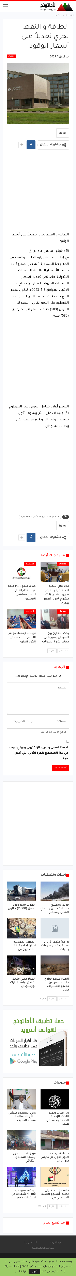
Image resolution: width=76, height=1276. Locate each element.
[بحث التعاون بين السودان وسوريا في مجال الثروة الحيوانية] (55, 619)
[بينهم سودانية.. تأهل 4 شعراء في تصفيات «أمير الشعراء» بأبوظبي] (21, 1177)
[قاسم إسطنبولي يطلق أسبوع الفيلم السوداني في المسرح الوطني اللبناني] (55, 1177)
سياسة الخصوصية (43, 1248)
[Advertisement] (38, 192)
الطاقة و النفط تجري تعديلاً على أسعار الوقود (40, 517)
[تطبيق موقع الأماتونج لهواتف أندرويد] (38, 1041)
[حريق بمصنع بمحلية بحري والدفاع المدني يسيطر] (55, 891)
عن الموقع (56, 1242)
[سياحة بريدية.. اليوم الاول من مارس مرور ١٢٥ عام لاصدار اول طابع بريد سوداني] (55, 1140)
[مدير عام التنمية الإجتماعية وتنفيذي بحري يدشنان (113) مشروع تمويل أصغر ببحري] (55, 572)
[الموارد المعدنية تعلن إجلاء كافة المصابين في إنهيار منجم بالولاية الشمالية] (21, 928)
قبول (34, 1271)
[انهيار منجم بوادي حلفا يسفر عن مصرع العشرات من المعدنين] (55, 965)
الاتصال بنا (31, 1242)
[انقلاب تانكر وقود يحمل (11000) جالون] (21, 891)
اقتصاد (11, 56)
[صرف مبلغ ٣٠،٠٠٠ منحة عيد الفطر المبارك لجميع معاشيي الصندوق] (21, 572)
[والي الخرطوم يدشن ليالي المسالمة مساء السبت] (21, 1099)
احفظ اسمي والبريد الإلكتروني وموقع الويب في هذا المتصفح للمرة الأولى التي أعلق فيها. (38, 753)
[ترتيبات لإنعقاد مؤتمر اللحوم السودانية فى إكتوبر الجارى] (21, 619)
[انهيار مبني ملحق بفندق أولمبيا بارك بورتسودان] (21, 965)
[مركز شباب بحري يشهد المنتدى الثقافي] (21, 1140)
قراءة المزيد (20, 1271)
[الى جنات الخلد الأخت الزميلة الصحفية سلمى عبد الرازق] (55, 1099)
